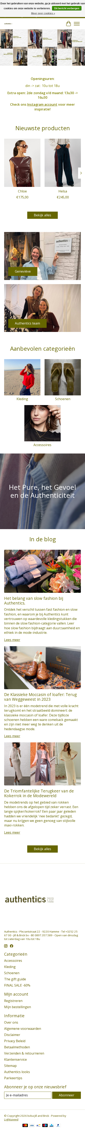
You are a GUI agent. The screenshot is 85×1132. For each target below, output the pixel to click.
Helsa (62, 191)
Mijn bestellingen (17, 1007)
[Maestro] (45, 1126)
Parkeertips (13, 1078)
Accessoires (42, 445)
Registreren (13, 1000)
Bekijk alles (42, 215)
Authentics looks (17, 1072)
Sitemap (10, 1065)
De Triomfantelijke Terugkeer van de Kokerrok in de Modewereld (39, 793)
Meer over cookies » (43, 13)
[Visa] (32, 1126)
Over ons (11, 1022)
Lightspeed (11, 1119)
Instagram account (42, 104)
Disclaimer (12, 1034)
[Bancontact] (38, 1126)
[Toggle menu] (77, 24)
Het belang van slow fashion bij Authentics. (33, 600)
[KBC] (51, 1126)
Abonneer (66, 1095)
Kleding (22, 399)
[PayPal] (58, 1126)
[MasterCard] (25, 1126)
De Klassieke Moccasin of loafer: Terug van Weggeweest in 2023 (40, 697)
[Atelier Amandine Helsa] (63, 163)
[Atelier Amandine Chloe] (22, 163)
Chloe (22, 191)
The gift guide (15, 979)
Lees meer (12, 639)
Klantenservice (15, 1059)
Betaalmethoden (17, 1047)
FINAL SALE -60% (17, 985)
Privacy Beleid (14, 1041)
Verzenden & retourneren (24, 1053)
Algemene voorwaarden (22, 1028)
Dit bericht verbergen (66, 8)
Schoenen (62, 399)
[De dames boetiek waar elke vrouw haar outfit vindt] (8, 23)
